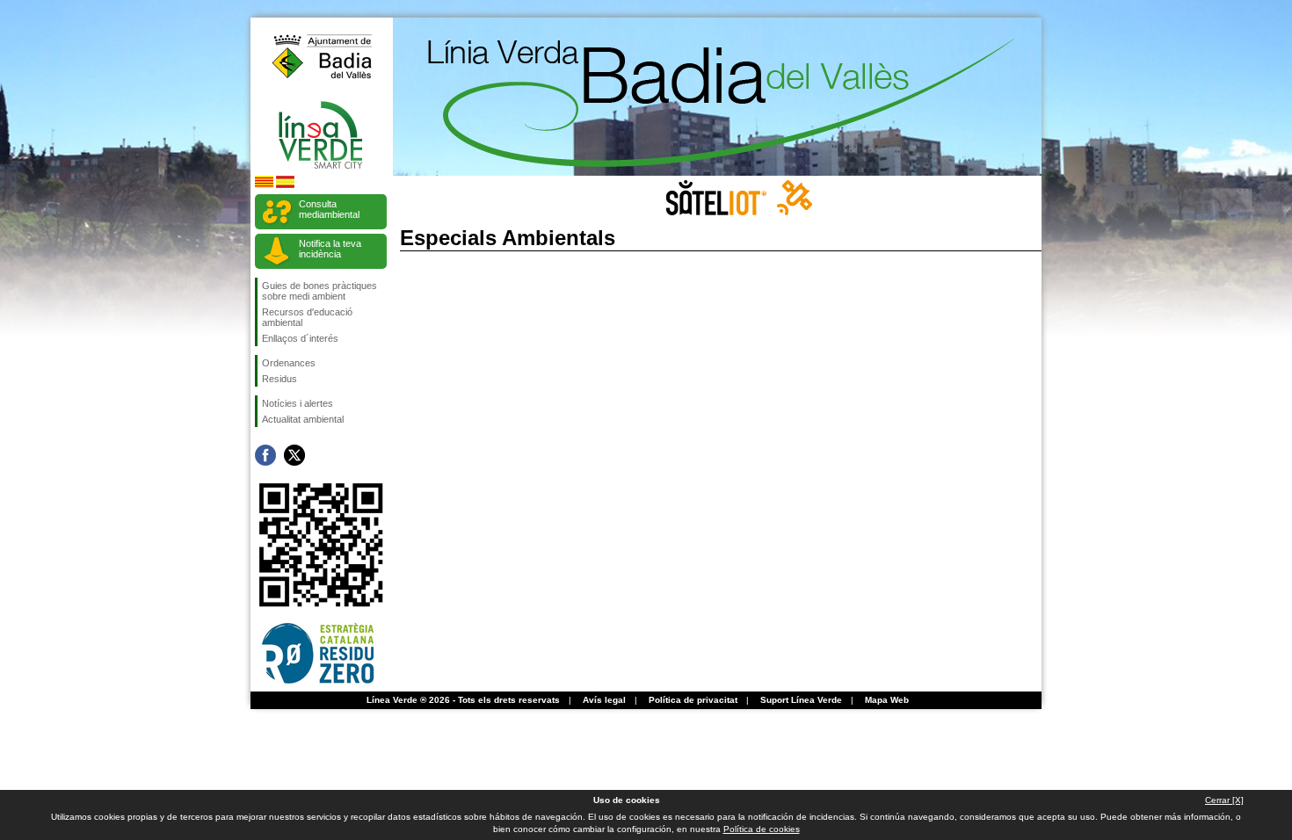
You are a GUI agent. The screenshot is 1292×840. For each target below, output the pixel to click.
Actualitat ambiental (303, 419)
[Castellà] (285, 185)
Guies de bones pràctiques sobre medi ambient (319, 290)
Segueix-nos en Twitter (294, 455)
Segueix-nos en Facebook (265, 455)
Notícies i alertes (297, 403)
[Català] (264, 185)
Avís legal (604, 700)
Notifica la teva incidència (330, 248)
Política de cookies (761, 829)
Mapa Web (887, 700)
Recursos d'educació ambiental (307, 317)
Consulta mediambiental (329, 209)
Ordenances (289, 363)
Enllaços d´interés (300, 338)
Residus (279, 378)
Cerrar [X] (1224, 800)
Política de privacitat (693, 700)
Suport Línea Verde (801, 700)
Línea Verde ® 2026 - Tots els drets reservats (463, 700)
